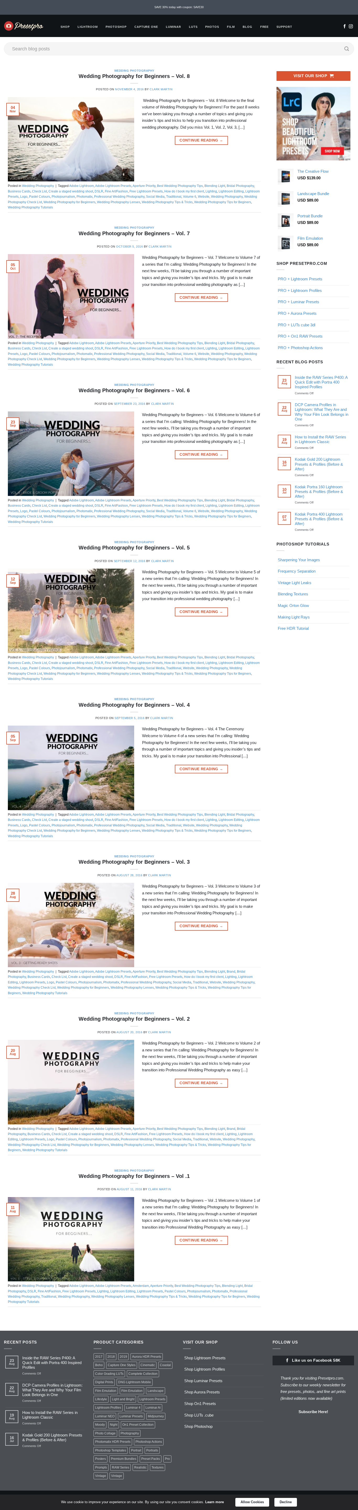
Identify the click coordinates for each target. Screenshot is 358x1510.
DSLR (99, 191)
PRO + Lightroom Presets (300, 279)
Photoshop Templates (110, 1450)
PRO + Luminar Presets (298, 302)
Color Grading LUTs (109, 1374)
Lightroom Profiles (108, 1407)
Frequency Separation (297, 571)
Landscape (156, 1391)
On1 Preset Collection (138, 1425)
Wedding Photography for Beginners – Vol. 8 (134, 76)
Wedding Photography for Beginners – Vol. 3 (134, 862)
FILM (231, 26)
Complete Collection (143, 1374)
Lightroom (88, 26)
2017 (98, 1357)
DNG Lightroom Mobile (134, 1382)
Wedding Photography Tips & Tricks (167, 202)
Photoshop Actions (148, 1442)
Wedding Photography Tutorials (30, 207)
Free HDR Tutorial (293, 628)
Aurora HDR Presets (146, 1357)
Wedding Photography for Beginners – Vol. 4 (134, 705)
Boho (99, 1365)
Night (113, 1425)
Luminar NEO (105, 1416)
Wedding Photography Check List (32, 987)
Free (264, 26)
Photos (212, 26)
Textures (157, 1467)
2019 (123, 1357)
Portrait (136, 1450)
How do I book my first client (184, 191)
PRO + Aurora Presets (297, 313)
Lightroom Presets (32, 982)
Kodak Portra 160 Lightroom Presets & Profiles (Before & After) (319, 492)
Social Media (155, 196)
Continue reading (201, 140)
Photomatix (85, 196)
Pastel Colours (39, 196)
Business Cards (19, 191)
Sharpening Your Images (299, 560)
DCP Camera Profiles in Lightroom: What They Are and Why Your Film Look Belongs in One (321, 411)
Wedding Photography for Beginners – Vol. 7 (134, 233)
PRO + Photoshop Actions (300, 347)
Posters (100, 1459)
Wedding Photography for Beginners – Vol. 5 (134, 547)
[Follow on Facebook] (344, 26)
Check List (39, 191)
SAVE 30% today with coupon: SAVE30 (179, 7)
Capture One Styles (121, 1365)
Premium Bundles (123, 1459)
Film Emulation (105, 1391)
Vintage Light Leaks (294, 582)
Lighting (211, 191)
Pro (167, 1459)
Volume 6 (189, 196)
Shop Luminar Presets (203, 1380)
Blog (247, 26)
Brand (231, 971)
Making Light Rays (294, 617)
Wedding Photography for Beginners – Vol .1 (134, 1176)
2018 (111, 1357)
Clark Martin (161, 89)
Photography (130, 1433)
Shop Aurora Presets (202, 1392)
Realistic (140, 1467)
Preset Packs (150, 1459)
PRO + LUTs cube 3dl (296, 325)
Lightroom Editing (231, 191)
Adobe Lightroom (81, 186)
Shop (65, 26)
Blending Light (214, 186)
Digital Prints (104, 1382)
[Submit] (346, 49)
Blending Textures (293, 594)
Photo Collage (105, 1433)
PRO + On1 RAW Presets (300, 336)
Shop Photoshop (198, 1426)
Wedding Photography (134, 70)
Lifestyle (101, 1399)
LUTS (193, 26)
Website (203, 196)
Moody (100, 1425)
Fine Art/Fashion (116, 191)
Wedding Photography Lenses (118, 202)
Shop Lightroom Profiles (204, 1369)
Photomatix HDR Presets (113, 1442)
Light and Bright (123, 1399)
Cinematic (147, 1365)
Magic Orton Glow (293, 605)
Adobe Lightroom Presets (113, 186)
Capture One (146, 26)
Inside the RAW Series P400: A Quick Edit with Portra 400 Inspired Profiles (321, 382)
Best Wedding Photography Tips (180, 186)
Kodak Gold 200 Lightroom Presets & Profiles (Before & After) (319, 464)
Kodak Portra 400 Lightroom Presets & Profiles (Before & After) (319, 519)
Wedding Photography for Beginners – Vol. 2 (134, 1019)
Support (284, 26)
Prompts (101, 1467)
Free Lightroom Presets (146, 191)
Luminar (173, 26)
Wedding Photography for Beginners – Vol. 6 (134, 390)
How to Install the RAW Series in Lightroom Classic (320, 439)
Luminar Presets (131, 1416)
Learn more (214, 1502)
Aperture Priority (144, 186)
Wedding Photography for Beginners (69, 202)
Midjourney (156, 1416)
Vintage (100, 1476)
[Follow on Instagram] (351, 26)
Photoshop (116, 26)
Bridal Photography (240, 186)
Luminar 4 (133, 1407)
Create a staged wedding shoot (70, 191)
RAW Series (120, 1467)
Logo (24, 196)
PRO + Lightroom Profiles (300, 290)
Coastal (165, 1365)
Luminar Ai (153, 1407)
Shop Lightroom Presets (205, 1358)
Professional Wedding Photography (119, 196)
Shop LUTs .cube (199, 1415)
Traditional (173, 196)
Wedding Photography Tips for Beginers (222, 202)
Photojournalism (63, 196)
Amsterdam (141, 1286)
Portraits (152, 1450)
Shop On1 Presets (200, 1403)
